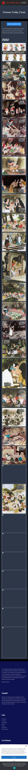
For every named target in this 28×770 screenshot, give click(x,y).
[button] (26, 746)
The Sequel (4, 727)
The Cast (4, 720)
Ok (14, 768)
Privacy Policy (5, 729)
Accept (14, 757)
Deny (14, 761)
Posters (3, 724)
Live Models (4, 722)
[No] (26, 765)
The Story (4, 719)
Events (3, 725)
